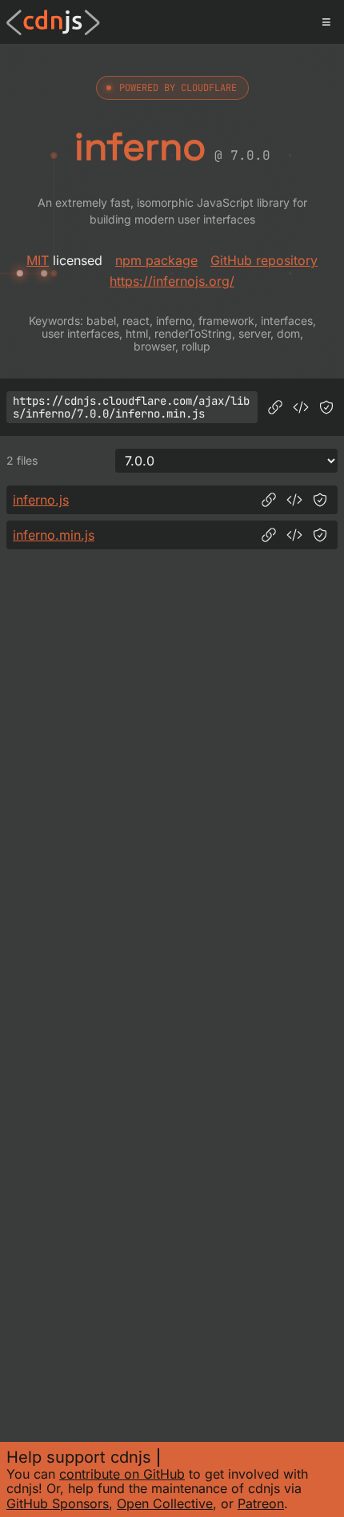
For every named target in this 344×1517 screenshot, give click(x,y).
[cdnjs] (53, 22)
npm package (156, 260)
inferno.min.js (53, 535)
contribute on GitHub (122, 1474)
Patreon (261, 1503)
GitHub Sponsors (57, 1503)
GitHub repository (264, 260)
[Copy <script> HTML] (301, 407)
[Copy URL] (275, 407)
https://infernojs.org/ (172, 281)
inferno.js (41, 500)
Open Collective (165, 1503)
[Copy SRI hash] (326, 407)
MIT (37, 260)
